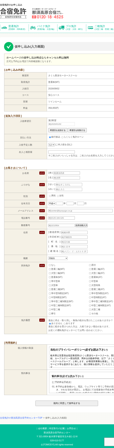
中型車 (94, 281)
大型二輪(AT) (97, 273)
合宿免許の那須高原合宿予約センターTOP (21, 418)
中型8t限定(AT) (98, 297)
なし (53, 265)
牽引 (53, 313)
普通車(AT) (96, 277)
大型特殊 (95, 285)
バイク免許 (45, 27)
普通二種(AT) (97, 289)
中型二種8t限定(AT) (101, 305)
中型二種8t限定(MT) (61, 305)
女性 (61, 195)
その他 (94, 313)
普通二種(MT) (58, 289)
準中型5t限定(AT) (99, 293)
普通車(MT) (56, 277)
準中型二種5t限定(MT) (62, 301)
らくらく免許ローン (74, 137)
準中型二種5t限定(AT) (102, 301)
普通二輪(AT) (97, 269)
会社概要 (42, 428)
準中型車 (55, 281)
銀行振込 (55, 137)
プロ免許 (74, 27)
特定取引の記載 (57, 428)
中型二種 (55, 309)
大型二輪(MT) (58, 273)
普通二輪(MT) (58, 269)
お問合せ (71, 428)
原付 (93, 265)
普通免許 (16, 27)
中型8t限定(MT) (58, 297)
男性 (53, 195)
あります (70, 323)
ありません (56, 323)
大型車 (54, 285)
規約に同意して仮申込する (66, 403)
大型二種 (95, 309)
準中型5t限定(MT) (60, 293)
